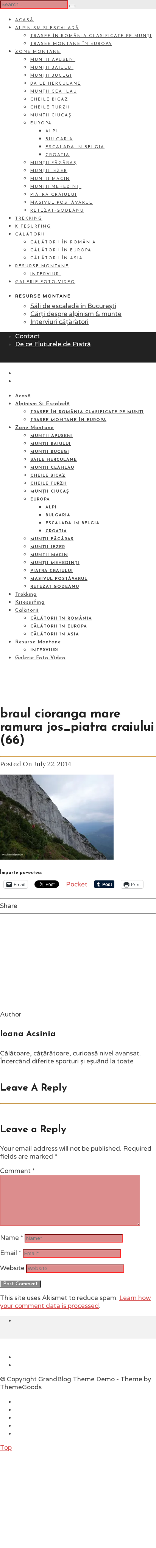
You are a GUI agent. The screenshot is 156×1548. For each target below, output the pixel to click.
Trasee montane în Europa (71, 44)
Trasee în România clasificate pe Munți (91, 36)
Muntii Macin (50, 179)
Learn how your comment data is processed (75, 1302)
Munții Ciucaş (51, 115)
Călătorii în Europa (61, 250)
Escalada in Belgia (75, 147)
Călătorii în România (63, 242)
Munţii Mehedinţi (55, 187)
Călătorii (30, 234)
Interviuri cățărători (59, 322)
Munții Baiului (51, 68)
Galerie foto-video (45, 282)
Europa (41, 123)
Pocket (76, 884)
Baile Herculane (55, 84)
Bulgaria (59, 139)
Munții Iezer (48, 171)
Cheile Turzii (50, 107)
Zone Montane (38, 52)
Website (12, 1268)
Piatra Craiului (53, 195)
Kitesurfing (33, 227)
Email (10, 1253)
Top (6, 1448)
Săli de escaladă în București (73, 306)
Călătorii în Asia (56, 258)
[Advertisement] (57, 1499)
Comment (17, 1171)
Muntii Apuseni (52, 60)
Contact (27, 336)
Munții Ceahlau (53, 92)
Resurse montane (42, 266)
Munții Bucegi (51, 76)
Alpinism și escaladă (47, 28)
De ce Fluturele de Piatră (53, 344)
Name (11, 1238)
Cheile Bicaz (49, 100)
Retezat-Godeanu (57, 211)
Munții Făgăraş (53, 163)
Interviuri (45, 274)
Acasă (24, 20)
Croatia (57, 155)
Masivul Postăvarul (61, 203)
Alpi (51, 131)
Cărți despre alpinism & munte (76, 314)
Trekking (28, 219)
